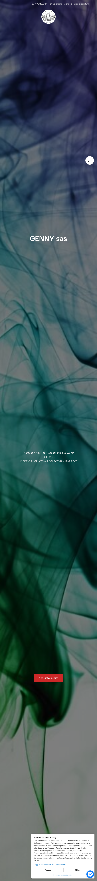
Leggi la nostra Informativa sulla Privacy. (50, 865)
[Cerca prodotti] (89, 160)
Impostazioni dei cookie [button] (62, 875)
